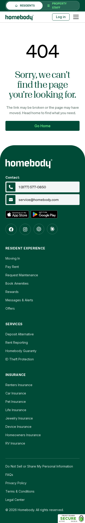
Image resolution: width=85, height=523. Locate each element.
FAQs (9, 475)
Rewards (12, 292)
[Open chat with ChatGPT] (39, 229)
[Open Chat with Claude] (52, 229)
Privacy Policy (16, 483)
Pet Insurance (15, 401)
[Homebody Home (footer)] (42, 162)
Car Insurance (15, 393)
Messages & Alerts (19, 300)
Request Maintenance (21, 275)
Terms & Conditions (19, 491)
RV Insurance (15, 443)
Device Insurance (18, 427)
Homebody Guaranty (20, 351)
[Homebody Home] (19, 17)
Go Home (42, 126)
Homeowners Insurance (23, 435)
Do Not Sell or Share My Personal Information (39, 466)
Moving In (12, 258)
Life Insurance (15, 410)
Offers (10, 308)
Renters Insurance (18, 385)
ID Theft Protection (19, 359)
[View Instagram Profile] (25, 229)
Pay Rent (12, 267)
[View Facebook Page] (11, 229)
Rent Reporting (16, 342)
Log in (61, 17)
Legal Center (15, 500)
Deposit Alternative (19, 334)
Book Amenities (17, 283)
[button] (75, 17)
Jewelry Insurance (19, 418)
